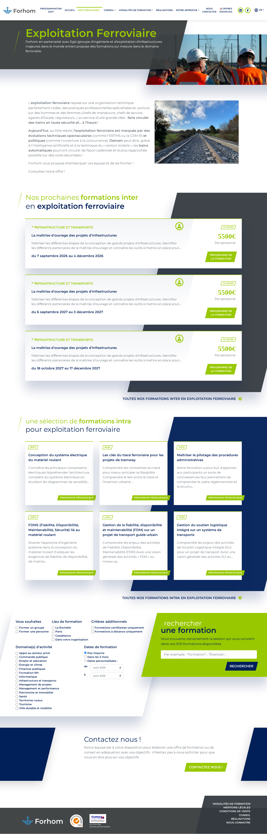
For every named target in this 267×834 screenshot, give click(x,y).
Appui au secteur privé (34, 653)
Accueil (70, 10)
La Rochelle (63, 627)
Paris (58, 631)
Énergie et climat (30, 664)
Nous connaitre (238, 822)
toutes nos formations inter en (179, 399)
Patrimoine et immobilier (36, 692)
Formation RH (29, 672)
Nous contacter (209, 10)
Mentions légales (236, 807)
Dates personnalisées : (102, 661)
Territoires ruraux (31, 700)
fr (260, 10)
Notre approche (186, 10)
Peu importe (95, 653)
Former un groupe (31, 627)
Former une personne (34, 631)
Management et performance (39, 688)
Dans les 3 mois (97, 656)
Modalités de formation (135, 10)
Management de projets (35, 684)
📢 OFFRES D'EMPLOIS (226, 10)
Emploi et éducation (33, 661)
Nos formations (88, 10)
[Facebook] (247, 10)
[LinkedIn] (240, 10)
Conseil (109, 10)
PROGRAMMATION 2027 (51, 10)
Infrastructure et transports (37, 680)
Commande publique (33, 656)
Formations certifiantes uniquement (119, 627)
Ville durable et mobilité (35, 708)
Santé (23, 696)
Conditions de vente (234, 811)
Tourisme (25, 704)
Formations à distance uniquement (118, 631)
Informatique (28, 676)
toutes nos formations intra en (179, 598)
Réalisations (164, 10)
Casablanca (63, 635)
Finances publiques (32, 668)
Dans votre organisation (71, 639)
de (85, 666)
